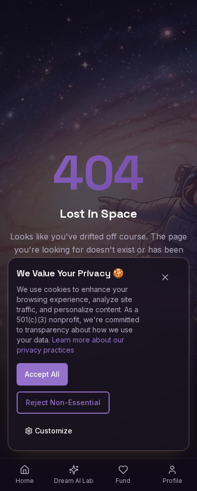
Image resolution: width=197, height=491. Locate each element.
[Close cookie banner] (169, 277)
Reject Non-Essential (63, 402)
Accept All (42, 374)
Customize (53, 430)
